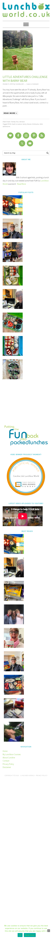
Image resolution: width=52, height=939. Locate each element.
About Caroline (9, 757)
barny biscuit (27, 124)
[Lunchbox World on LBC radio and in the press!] (13, 261)
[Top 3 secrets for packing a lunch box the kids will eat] (13, 308)
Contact (6, 760)
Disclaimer (7, 767)
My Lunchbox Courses (12, 754)
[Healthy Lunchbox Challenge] (14, 717)
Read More (21, 184)
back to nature (17, 124)
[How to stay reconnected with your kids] (14, 623)
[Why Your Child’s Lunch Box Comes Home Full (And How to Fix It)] (13, 238)
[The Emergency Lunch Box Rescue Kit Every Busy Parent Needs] (13, 214)
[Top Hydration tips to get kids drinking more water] (14, 741)
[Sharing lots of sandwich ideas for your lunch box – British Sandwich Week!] (13, 378)
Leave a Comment (33, 84)
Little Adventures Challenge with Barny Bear (25, 79)
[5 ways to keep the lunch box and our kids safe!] (14, 670)
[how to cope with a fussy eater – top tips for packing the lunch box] (14, 647)
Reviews (22, 122)
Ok (20, 935)
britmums (35, 124)
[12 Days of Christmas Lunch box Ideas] (13, 284)
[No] (48, 930)
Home (5, 751)
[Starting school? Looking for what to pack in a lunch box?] (14, 694)
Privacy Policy (8, 764)
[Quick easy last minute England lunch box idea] (13, 355)
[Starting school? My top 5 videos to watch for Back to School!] (13, 331)
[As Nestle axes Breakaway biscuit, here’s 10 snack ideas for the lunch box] (14, 600)
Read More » (10, 113)
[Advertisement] (26, 404)
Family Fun (15, 122)
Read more (29, 935)
